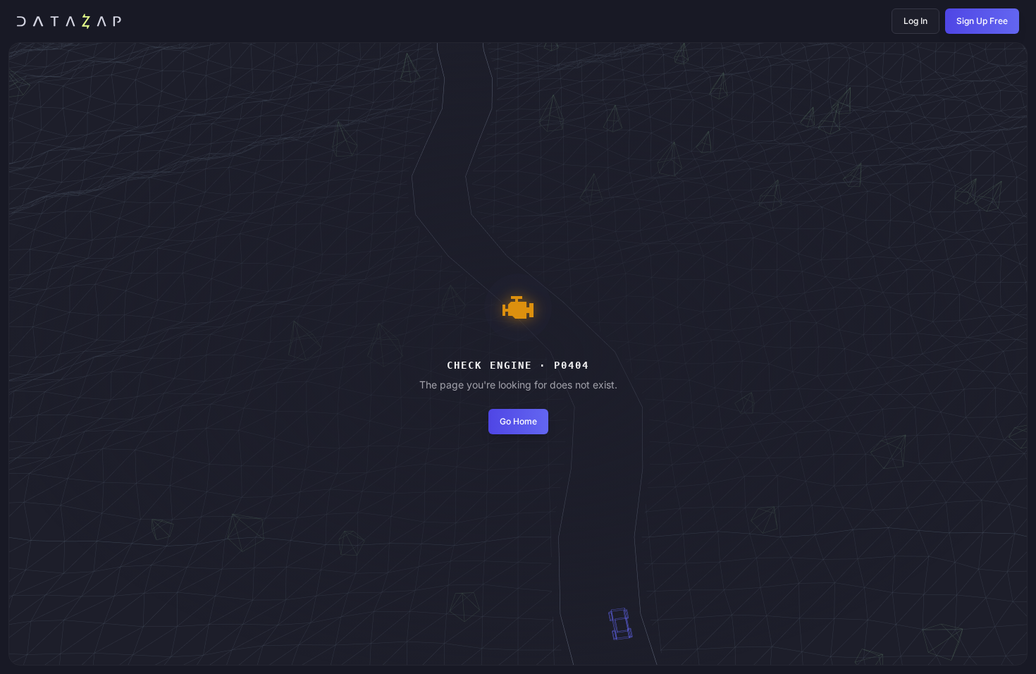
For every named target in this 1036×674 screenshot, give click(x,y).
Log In (915, 21)
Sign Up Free (982, 21)
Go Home (518, 421)
